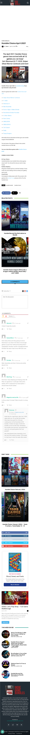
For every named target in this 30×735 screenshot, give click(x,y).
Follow (25, 536)
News (3, 603)
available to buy (20, 85)
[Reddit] (12, 724)
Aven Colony (6, 118)
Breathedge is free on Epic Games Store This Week (19, 654)
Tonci (7, 46)
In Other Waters (7, 115)
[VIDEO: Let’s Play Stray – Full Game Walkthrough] (15, 598)
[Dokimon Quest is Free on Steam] (6, 664)
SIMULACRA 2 (7, 124)
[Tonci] (3, 46)
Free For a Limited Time (16, 636)
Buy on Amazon (15, 584)
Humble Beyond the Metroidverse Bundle (15, 234)
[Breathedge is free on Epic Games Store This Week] (6, 654)
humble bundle (9, 185)
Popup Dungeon (7, 133)
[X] (21, 724)
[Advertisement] (15, 22)
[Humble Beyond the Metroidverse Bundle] (15, 216)
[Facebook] (8, 724)
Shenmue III (6, 103)
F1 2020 (5, 100)
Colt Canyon (6, 127)
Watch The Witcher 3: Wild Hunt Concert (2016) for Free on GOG (18, 634)
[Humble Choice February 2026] (15, 472)
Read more (5, 622)
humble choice (17, 185)
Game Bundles (5, 40)
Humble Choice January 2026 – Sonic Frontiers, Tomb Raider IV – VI (15, 525)
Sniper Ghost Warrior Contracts (11, 97)
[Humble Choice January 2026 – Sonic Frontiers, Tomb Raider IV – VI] (15, 507)
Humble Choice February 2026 (15, 489)
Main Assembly (7, 106)
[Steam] (17, 724)
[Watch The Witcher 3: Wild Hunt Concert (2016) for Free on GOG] (6, 634)
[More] (20, 193)
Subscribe (24, 546)
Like (26, 532)
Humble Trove (11, 178)
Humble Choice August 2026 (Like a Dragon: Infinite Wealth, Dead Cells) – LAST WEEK (15, 271)
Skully (4, 130)
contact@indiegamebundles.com (15, 720)
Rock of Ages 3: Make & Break (11, 109)
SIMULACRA (6, 121)
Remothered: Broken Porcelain (11, 112)
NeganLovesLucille (19, 412)
